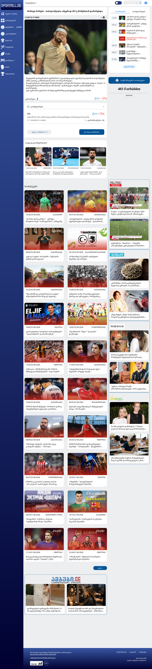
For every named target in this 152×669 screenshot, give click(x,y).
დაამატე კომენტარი (92, 132)
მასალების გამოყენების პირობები (43, 654)
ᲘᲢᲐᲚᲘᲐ (58, 327)
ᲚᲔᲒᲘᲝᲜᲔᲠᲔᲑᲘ (99, 327)
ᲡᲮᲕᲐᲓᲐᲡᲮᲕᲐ (100, 214)
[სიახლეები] (66, 580)
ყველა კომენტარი (38, 132)
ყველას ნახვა (129, 66)
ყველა (100, 568)
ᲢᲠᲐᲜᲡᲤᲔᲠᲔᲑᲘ (99, 402)
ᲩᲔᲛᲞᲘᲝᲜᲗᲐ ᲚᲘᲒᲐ (54, 515)
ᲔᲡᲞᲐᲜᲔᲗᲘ (57, 214)
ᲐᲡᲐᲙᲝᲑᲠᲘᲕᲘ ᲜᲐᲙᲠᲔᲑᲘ (95, 252)
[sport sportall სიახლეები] (146, 3)
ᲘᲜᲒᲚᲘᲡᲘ (58, 365)
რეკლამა (132, 652)
